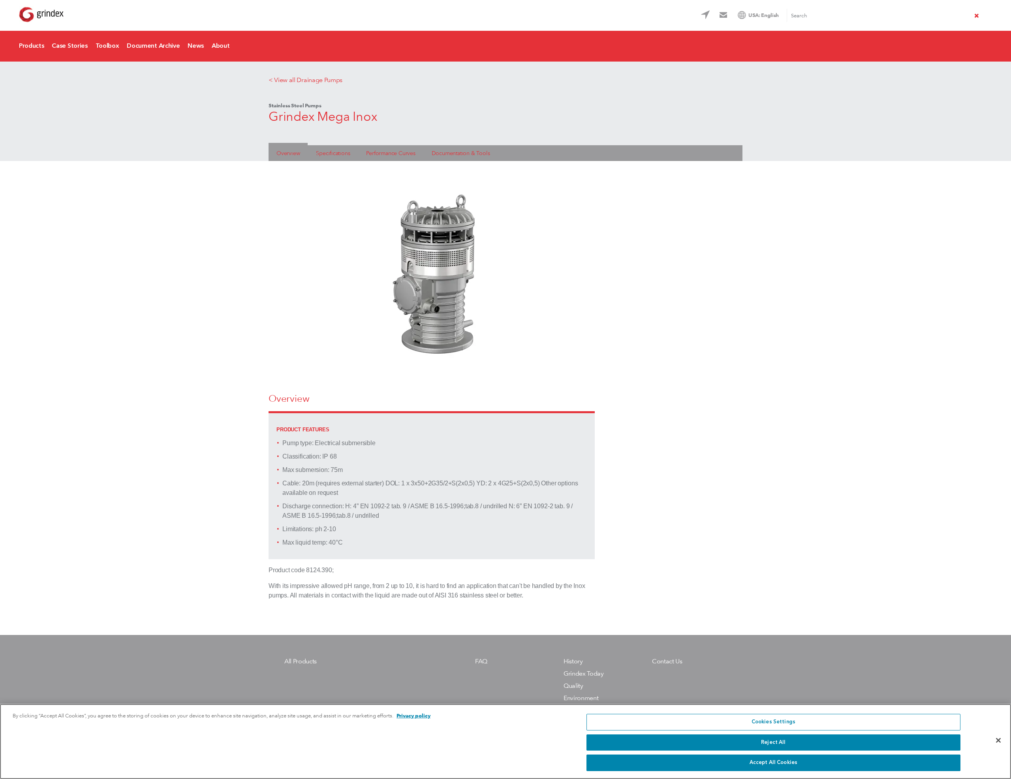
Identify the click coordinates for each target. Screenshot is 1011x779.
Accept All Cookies (773, 762)
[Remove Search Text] (976, 16)
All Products (300, 661)
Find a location (706, 16)
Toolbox (107, 46)
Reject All (773, 742)
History (573, 661)
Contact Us (724, 16)
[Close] (998, 740)
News (196, 46)
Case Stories (69, 46)
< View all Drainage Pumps (305, 80)
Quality (573, 685)
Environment (581, 698)
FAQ (481, 661)
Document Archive (153, 46)
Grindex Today (584, 673)
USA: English (763, 15)
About (220, 46)
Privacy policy (413, 715)
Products (31, 46)
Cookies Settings (773, 722)
